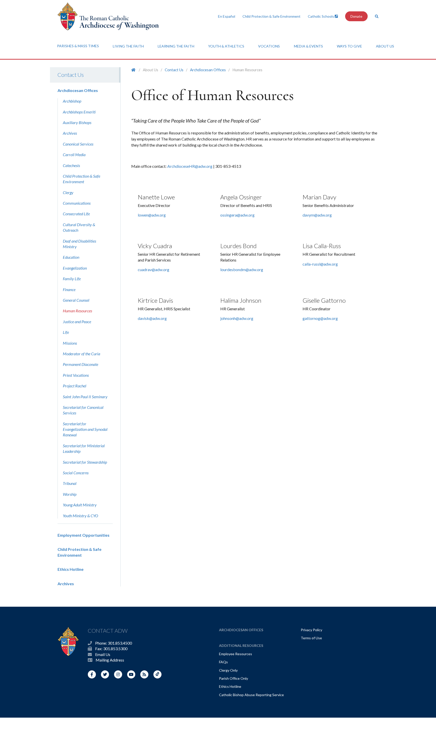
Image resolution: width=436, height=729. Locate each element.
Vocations (269, 46)
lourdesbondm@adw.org (241, 269)
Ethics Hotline (71, 569)
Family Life (72, 278)
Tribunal (69, 483)
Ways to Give (349, 46)
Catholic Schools (321, 16)
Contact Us (71, 74)
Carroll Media (74, 154)
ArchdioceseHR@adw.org (189, 166)
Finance (69, 289)
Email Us (102, 654)
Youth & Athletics (226, 46)
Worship (69, 494)
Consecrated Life (76, 213)
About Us (385, 46)
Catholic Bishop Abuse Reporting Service (251, 695)
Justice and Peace (77, 321)
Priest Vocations (76, 375)
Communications (77, 203)
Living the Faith (128, 46)
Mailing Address (110, 659)
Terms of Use (311, 638)
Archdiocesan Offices (78, 90)
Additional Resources (241, 645)
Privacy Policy (311, 630)
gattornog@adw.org (320, 318)
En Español (226, 16)
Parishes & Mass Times (78, 46)
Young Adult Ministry (80, 504)
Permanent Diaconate (80, 364)
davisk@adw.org (152, 318)
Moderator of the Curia (81, 353)
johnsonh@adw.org (236, 318)
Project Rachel (74, 385)
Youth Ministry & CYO (80, 515)
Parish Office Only (233, 678)
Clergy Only (228, 670)
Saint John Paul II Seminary (85, 396)
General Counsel (76, 300)
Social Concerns (76, 472)
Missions (70, 343)
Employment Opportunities (84, 535)
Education (71, 257)
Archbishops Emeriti (79, 111)
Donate (356, 16)
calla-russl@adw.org (320, 264)
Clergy (68, 192)
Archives (70, 133)
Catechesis (71, 165)
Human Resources (77, 310)
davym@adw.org (317, 215)
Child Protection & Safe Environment (271, 16)
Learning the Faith (176, 46)
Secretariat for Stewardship (85, 462)
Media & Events (308, 46)
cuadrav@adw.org (153, 269)
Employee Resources (235, 654)
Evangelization (75, 268)
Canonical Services (78, 144)
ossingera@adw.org (237, 215)
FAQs (223, 662)
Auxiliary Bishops (77, 122)
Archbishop (72, 101)
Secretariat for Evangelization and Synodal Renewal (85, 429)
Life (66, 332)
